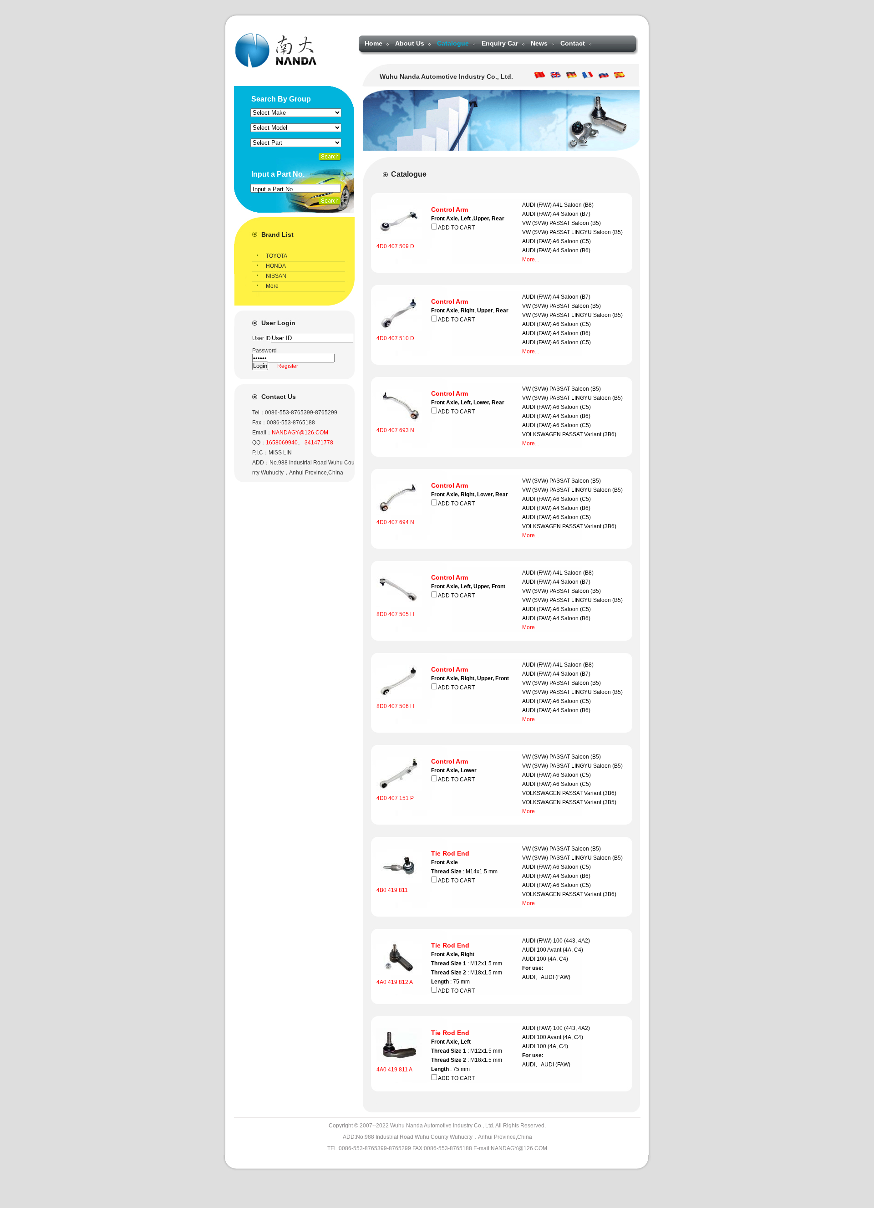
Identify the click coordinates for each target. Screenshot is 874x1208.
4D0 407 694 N (395, 522)
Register (287, 366)
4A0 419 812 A (394, 982)
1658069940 (282, 442)
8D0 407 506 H (395, 706)
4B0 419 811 (392, 890)
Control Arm (449, 209)
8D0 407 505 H (395, 614)
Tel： (258, 412)
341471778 (319, 442)
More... (530, 259)
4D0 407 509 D (395, 246)
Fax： (259, 422)
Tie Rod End (450, 853)
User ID (261, 338)
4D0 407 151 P (395, 798)
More (272, 286)
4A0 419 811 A (394, 1069)
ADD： (260, 462)
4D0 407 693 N (395, 430)
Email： (262, 432)
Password (264, 350)
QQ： (259, 442)
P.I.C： (260, 452)
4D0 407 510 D (395, 338)
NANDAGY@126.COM (300, 432)
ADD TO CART (456, 227)
